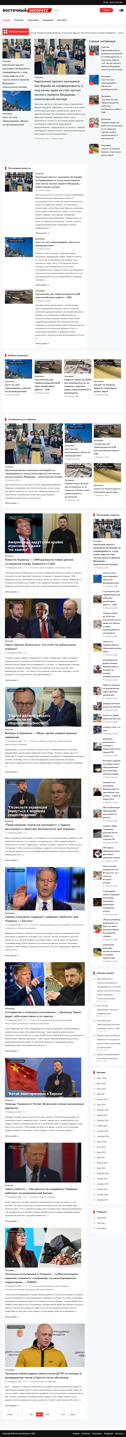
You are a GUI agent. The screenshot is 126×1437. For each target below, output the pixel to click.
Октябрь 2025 (102, 1131)
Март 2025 (101, 1168)
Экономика (33, 20)
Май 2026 (101, 1094)
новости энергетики (48, 1382)
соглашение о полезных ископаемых (20, 928)
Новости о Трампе (47, 1197)
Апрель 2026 (102, 1099)
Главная (6, 20)
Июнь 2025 (101, 1152)
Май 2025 (101, 1158)
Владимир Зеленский (49, 1020)
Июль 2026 (101, 1084)
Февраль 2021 (103, 1200)
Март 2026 (101, 1105)
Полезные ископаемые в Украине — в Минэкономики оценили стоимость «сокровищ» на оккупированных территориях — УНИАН (41, 1278)
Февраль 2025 (103, 1173)
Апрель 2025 (102, 1163)
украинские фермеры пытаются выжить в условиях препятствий (111, 951)
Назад (9, 1414)
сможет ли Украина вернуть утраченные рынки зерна (111, 151)
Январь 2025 (102, 1179)
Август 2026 (102, 1078)
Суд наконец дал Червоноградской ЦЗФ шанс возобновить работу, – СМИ (112, 106)
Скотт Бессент (78, 925)
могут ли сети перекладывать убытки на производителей (15, 121)
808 (47, 1414)
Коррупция (48, 20)
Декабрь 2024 (103, 1184)
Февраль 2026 (103, 1110)
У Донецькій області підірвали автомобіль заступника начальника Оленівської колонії (111, 901)
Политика (19, 20)
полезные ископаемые (14, 1289)
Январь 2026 (102, 1115)
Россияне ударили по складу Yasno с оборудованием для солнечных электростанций (111, 767)
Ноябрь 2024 (102, 1189)
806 (31, 1414)
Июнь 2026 (101, 1089)
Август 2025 (102, 1142)
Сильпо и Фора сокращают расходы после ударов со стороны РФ (110, 833)
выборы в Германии (48, 741)
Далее (72, 1414)
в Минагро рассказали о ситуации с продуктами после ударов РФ (112, 746)
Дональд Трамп (65, 1020)
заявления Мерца (64, 741)
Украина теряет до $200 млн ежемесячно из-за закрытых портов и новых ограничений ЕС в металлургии (112, 130)
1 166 (63, 1414)
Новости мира (11, 1024)
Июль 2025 (101, 1147)
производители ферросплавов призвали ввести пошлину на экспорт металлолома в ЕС (107, 391)
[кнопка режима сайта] (121, 10)
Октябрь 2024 (102, 1195)
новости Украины (47, 568)
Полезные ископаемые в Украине (39, 1289)
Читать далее (41, 233)
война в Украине (46, 1286)
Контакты (62, 20)
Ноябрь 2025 (102, 1126)
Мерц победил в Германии (16, 744)
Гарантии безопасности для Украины (55, 925)
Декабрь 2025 (103, 1121)
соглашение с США (63, 568)
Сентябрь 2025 (103, 1136)
